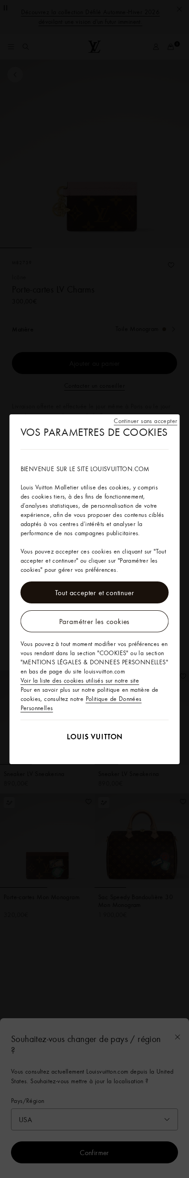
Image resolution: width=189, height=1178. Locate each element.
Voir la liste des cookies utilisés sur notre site (80, 680)
